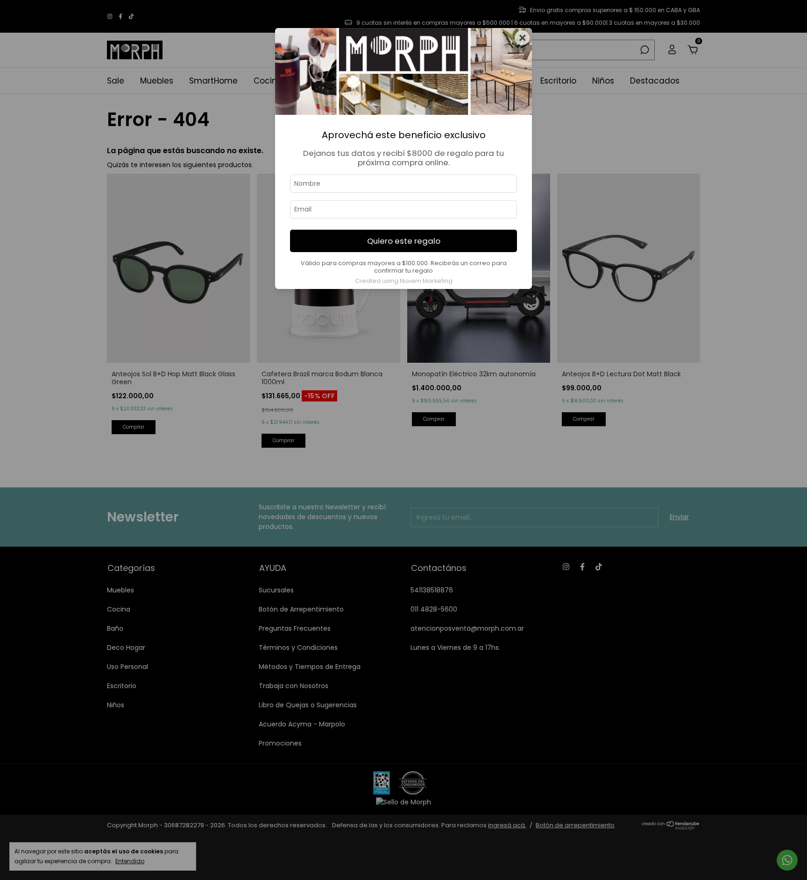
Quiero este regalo (403, 240)
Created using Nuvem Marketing (404, 281)
